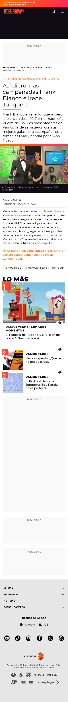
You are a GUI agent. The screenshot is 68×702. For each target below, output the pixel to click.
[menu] (62, 10)
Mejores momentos (13, 70)
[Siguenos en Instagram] (28, 640)
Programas (25, 67)
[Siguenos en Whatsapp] (61, 640)
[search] (53, 11)
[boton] (49, 588)
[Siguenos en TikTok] (17, 640)
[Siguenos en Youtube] (7, 640)
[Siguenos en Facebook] (39, 640)
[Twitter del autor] (19, 200)
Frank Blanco (54, 211)
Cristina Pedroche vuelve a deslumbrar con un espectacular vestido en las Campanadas (34, 254)
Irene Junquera (16, 215)
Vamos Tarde (42, 67)
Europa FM (9, 67)
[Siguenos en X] (50, 640)
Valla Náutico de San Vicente (19, 2)
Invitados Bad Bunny (15, 4)
